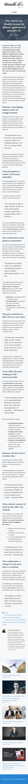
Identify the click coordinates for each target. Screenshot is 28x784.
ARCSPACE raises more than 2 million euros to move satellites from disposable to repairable (13, 698)
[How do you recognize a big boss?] (14, 739)
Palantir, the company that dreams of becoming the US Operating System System (14, 622)
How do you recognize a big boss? (12, 742)
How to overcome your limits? (11, 675)
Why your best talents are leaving (12, 721)
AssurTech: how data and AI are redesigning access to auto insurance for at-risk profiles (13, 766)
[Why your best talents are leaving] (14, 718)
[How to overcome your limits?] (14, 671)
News (6, 612)
